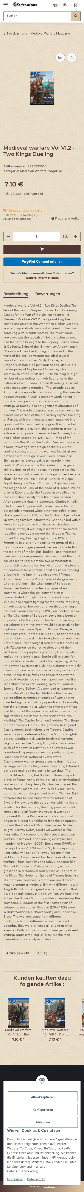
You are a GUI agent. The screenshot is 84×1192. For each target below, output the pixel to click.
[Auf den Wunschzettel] (71, 57)
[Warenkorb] (76, 4)
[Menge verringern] (8, 236)
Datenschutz (36, 1179)
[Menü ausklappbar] (5, 2)
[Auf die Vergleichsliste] (60, 57)
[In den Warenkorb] (6, 47)
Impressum (15, 1179)
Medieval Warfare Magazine (41, 171)
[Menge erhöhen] (75, 236)
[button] (56, 4)
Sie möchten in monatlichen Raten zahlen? (42, 276)
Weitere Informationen (42, 278)
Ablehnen (43, 1122)
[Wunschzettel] (65, 4)
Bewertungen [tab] (47, 294)
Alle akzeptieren (43, 1097)
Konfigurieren (43, 1109)
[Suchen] (76, 16)
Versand (37, 194)
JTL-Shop (49, 1186)
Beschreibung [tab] (15, 294)
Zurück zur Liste (16, 33)
